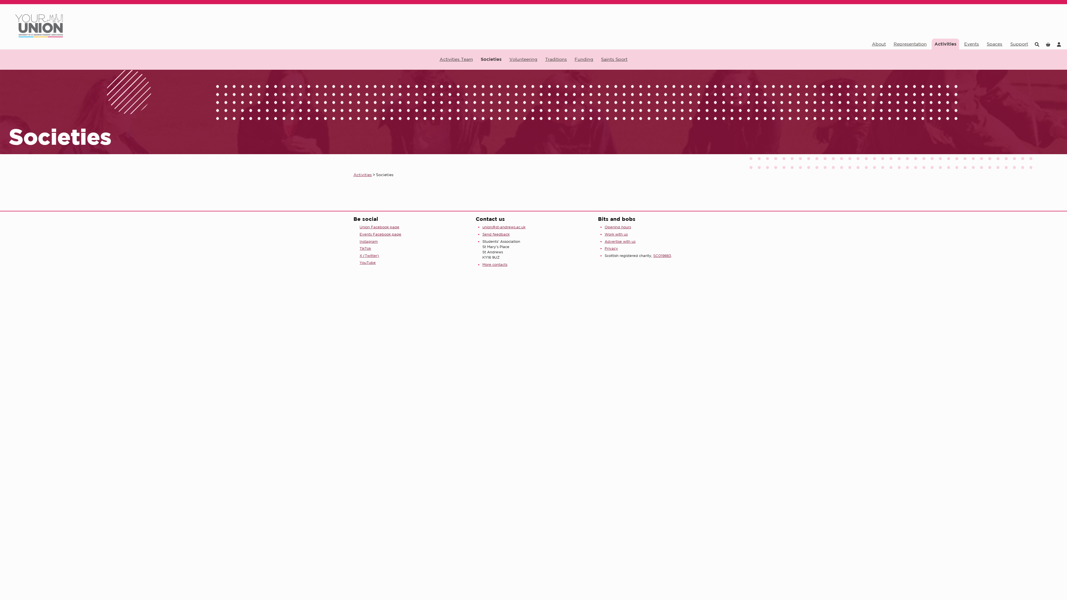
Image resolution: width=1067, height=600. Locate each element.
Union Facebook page (379, 227)
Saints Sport (614, 59)
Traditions (556, 59)
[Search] (1037, 44)
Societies (491, 59)
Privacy (611, 248)
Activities (945, 43)
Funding (584, 59)
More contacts (494, 264)
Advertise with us (620, 241)
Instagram (369, 241)
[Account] (1059, 44)
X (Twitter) (369, 256)
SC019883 (662, 256)
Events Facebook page (380, 234)
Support (1019, 43)
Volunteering (523, 59)
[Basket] (1048, 44)
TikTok (365, 248)
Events (971, 43)
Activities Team (456, 59)
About (879, 43)
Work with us (616, 234)
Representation (910, 43)
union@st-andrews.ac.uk (503, 227)
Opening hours (618, 227)
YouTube (368, 263)
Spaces (994, 43)
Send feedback (496, 234)
